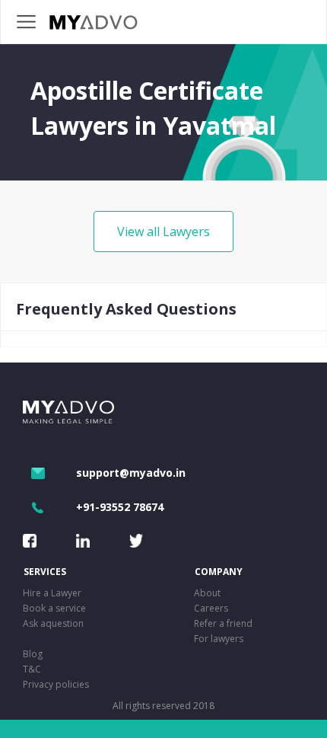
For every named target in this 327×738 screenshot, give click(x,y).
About (207, 592)
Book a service (54, 608)
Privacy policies (56, 684)
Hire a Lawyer (52, 592)
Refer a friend (223, 623)
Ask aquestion (53, 623)
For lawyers (218, 638)
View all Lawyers (163, 231)
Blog (33, 653)
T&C (32, 669)
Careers (211, 608)
